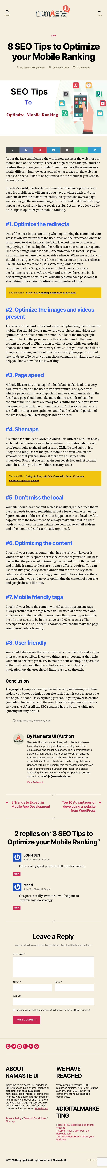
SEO (53, 35)
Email (58, 982)
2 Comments (83, 67)
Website (17, 996)
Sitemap (10, 1121)
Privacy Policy (13, 1118)
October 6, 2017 (61, 67)
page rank (22, 720)
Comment (19, 954)
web (48, 720)
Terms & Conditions (34, 1118)
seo (30, 720)
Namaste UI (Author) (34, 67)
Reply (17, 874)
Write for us (41, 1108)
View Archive (35, 782)
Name (17, 982)
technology (39, 720)
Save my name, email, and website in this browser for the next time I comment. (53, 1010)
